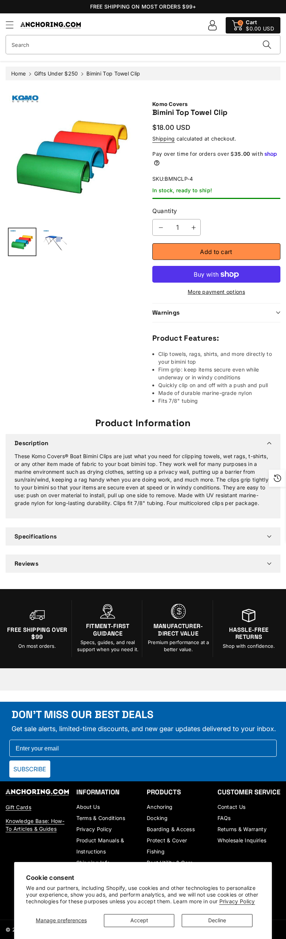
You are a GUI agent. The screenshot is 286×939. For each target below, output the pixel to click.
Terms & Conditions (100, 818)
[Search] (267, 44)
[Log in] (212, 25)
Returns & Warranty (242, 829)
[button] (13, 24)
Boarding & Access (171, 829)
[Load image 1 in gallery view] (22, 241)
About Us (88, 807)
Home (18, 73)
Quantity (164, 211)
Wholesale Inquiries (242, 840)
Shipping (163, 138)
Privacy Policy (237, 901)
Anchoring (160, 807)
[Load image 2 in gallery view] (55, 241)
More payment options (216, 292)
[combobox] (143, 44)
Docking (157, 818)
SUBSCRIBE (29, 769)
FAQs (224, 818)
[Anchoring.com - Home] (37, 792)
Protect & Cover (167, 840)
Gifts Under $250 (56, 73)
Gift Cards (18, 807)
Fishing (156, 851)
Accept (139, 920)
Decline (217, 920)
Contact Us (231, 807)
